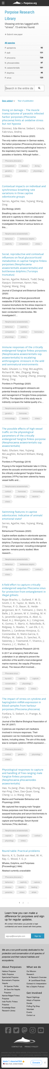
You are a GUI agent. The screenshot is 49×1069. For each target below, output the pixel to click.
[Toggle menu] (3, 3)
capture (35, 678)
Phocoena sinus (11, 673)
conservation (10, 683)
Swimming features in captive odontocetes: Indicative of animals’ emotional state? (22, 515)
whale (34, 892)
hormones (38, 331)
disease (25, 165)
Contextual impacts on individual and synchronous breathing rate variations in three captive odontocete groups (24, 191)
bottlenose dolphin (27, 238)
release (8, 688)
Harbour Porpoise (9, 971)
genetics (8, 171)
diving (37, 165)
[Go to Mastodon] (24, 1030)
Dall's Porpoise (8, 974)
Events (29, 1012)
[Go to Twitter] (16, 1030)
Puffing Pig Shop (33, 1006)
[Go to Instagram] (32, 1030)
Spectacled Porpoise (10, 977)
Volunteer (30, 1009)
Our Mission (31, 971)
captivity (8, 243)
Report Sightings (33, 997)
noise (7, 496)
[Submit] (39, 88)
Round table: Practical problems (21, 850)
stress (7, 176)
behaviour (9, 238)
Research (30, 974)
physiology (37, 171)
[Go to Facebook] (8, 1030)
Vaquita (5, 983)
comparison (9, 165)
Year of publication (26, 100)
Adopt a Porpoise (33, 1000)
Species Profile (13, 986)
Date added (7, 100)
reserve (25, 418)
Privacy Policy (31, 1046)
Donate (29, 1003)
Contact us (31, 1015)
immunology (10, 418)
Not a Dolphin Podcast (35, 986)
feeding (34, 887)
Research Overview (38, 977)
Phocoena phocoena (13, 160)
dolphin (21, 887)
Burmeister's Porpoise (10, 980)
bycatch (8, 678)
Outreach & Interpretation (36, 983)
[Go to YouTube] (40, 1030)
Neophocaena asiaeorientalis (16, 233)
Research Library (8, 1010)
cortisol (24, 331)
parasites (22, 171)
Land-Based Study (38, 980)
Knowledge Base (8, 1007)
